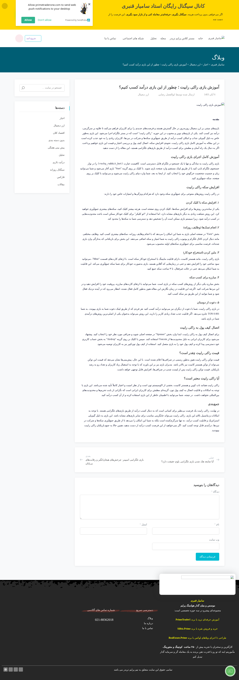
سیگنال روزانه (57, 169)
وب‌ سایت (214, 539)
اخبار (62, 118)
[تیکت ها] (230, 671)
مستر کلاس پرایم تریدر (182, 38)
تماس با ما (110, 38)
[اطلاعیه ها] (19, 38)
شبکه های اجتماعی (133, 38)
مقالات (61, 184)
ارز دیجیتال (143, 94)
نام (216, 524)
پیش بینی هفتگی (56, 147)
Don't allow (44, 20)
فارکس (61, 177)
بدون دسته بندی (56, 140)
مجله (163, 38)
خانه (200, 38)
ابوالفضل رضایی (166, 94)
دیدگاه (215, 491)
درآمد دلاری (59, 162)
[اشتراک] (79, 86)
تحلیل (153, 38)
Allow (28, 20)
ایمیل (143, 524)
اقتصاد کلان (59, 133)
